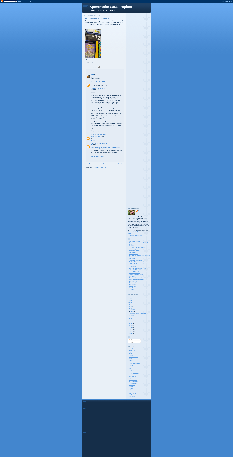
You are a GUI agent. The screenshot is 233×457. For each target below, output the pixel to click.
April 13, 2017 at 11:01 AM (98, 81)
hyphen (131, 365)
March (132, 315)
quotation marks (133, 381)
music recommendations (135, 373)
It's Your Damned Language (136, 274)
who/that (131, 394)
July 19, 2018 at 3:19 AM (97, 156)
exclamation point (133, 361)
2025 (130, 296)
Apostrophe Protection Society (137, 260)
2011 (130, 327)
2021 (130, 302)
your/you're (132, 396)
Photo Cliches (132, 266)
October (133, 309)
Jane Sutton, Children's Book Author (138, 249)
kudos (130, 371)
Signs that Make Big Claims (136, 277)
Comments (132, 342)
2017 (130, 308)
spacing (131, 386)
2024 (130, 298)
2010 (130, 329)
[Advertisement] (139, 41)
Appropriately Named (134, 273)
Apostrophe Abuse (134, 250)
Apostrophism (133, 252)
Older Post (121, 164)
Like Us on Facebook (134, 241)
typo (130, 391)
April (132, 311)
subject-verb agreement (135, 389)
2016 (130, 318)
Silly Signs (132, 276)
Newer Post (89, 164)
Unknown (93, 82)
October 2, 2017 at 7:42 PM (98, 88)
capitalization (132, 352)
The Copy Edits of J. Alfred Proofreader (139, 261)
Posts (131, 339)
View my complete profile (135, 235)
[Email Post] (98, 66)
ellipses (131, 360)
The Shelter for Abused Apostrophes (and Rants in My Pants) (138, 269)
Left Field (131, 289)
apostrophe (132, 350)
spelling (131, 388)
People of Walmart (134, 271)
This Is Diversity (133, 281)
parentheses (132, 376)
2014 (130, 322)
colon (130, 353)
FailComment (132, 284)
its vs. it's (131, 370)
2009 (130, 331)
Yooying (93, 140)
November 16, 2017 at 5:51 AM (99, 143)
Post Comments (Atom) (99, 167)
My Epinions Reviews (134, 245)
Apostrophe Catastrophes (111, 7)
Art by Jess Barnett (134, 282)
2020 (130, 304)
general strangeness (134, 363)
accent (131, 348)
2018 (130, 306)
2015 (130, 320)
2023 (130, 300)
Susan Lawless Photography (136, 279)
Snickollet (131, 291)
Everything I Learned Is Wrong (137, 247)
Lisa (92, 144)
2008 (130, 333)
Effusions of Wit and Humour (136, 263)
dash (130, 358)
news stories (132, 375)
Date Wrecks (132, 287)
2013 (130, 323)
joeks (92, 74)
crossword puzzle (133, 357)
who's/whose (132, 393)
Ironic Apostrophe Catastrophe (97, 18)
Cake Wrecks (132, 286)
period (130, 378)
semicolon (132, 385)
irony (130, 368)
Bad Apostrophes (133, 254)
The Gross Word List (134, 265)
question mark (133, 380)
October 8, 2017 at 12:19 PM (98, 134)
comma (131, 355)
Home (105, 164)
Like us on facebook (133, 231)
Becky (139, 210)
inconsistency (132, 366)
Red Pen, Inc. (132, 258)
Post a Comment (91, 159)
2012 (130, 325)
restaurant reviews (134, 383)
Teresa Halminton (95, 136)
